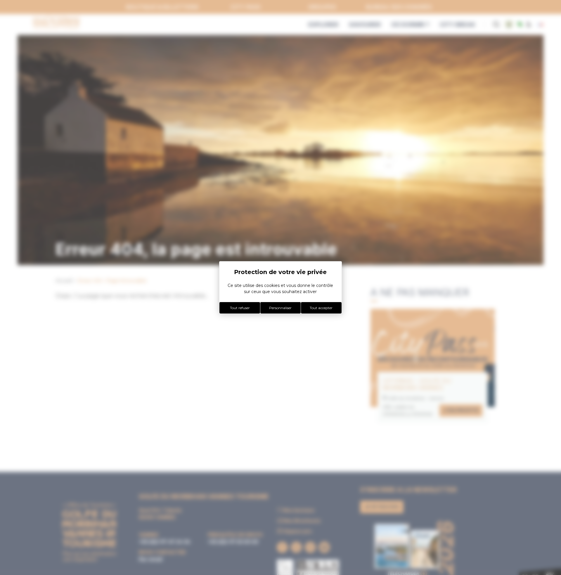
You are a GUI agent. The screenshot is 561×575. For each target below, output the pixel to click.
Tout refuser (240, 308)
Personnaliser (280, 308)
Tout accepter (321, 308)
